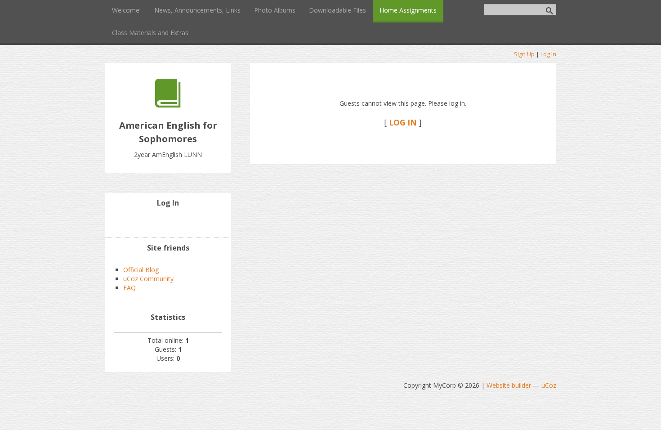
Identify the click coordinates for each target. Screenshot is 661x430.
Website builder (509, 385)
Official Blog (141, 269)
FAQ (129, 287)
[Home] (168, 105)
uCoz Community (148, 278)
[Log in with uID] (168, 221)
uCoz (548, 385)
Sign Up (524, 54)
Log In (548, 54)
